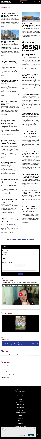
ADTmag (20, 399)
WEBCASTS (5, 352)
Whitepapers (6, 363)
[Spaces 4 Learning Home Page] (6, 1)
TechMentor (20, 420)
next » (32, 239)
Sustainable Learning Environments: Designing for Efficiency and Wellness (15, 354)
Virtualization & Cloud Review (20, 426)
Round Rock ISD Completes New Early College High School (31, 113)
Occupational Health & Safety (20, 412)
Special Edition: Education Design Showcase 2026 (20, 330)
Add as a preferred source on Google (24, 2)
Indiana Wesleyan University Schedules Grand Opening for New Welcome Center (30, 75)
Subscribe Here (5, 333)
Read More (26, 344)
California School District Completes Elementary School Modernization (9, 15)
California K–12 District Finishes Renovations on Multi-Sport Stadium (9, 219)
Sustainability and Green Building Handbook (10, 371)
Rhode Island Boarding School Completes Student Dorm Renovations (9, 81)
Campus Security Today (20, 402)
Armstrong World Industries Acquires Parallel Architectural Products (31, 192)
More (3, 307)
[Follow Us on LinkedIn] (28, 1)
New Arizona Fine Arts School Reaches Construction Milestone (9, 103)
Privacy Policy (10, 262)
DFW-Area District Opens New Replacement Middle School (9, 180)
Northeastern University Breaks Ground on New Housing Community (8, 121)
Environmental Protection (20, 406)
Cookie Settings (22, 435)
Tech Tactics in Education (20, 421)
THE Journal (20, 425)
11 (29, 239)
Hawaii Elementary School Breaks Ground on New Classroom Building (8, 163)
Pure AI (20, 413)
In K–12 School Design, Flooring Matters (9, 374)
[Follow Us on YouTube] (36, 1)
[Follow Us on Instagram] (34, 1)
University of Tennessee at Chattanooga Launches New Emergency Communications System (9, 143)
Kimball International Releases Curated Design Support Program (9, 201)
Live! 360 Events (20, 407)
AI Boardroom (20, 398)
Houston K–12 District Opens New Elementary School (30, 132)
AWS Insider (20, 401)
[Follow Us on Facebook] (33, 1)
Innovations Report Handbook (7, 365)
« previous (9, 239)
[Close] (34, 428)
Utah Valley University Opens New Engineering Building (30, 95)
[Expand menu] (39, 2)
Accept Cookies (31, 435)
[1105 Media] (20, 395)
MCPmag (20, 409)
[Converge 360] (20, 391)
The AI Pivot (20, 423)
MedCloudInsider (20, 410)
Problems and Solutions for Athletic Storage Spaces (12, 342)
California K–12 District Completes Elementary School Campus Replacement (31, 25)
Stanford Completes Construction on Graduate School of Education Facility (9, 61)
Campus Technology (20, 404)
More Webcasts (5, 357)
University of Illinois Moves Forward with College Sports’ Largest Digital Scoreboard (30, 176)
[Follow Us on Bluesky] (31, 1)
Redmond (20, 415)
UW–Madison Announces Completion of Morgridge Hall (9, 42)
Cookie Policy (31, 432)
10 (27, 239)
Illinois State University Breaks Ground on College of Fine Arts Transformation (31, 153)
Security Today (20, 418)
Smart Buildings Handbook (7, 368)
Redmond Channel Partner (20, 417)
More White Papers (5, 377)
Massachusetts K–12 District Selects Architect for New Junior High (30, 208)
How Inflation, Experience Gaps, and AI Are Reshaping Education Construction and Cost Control (20, 282)
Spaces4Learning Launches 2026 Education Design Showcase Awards (30, 54)
